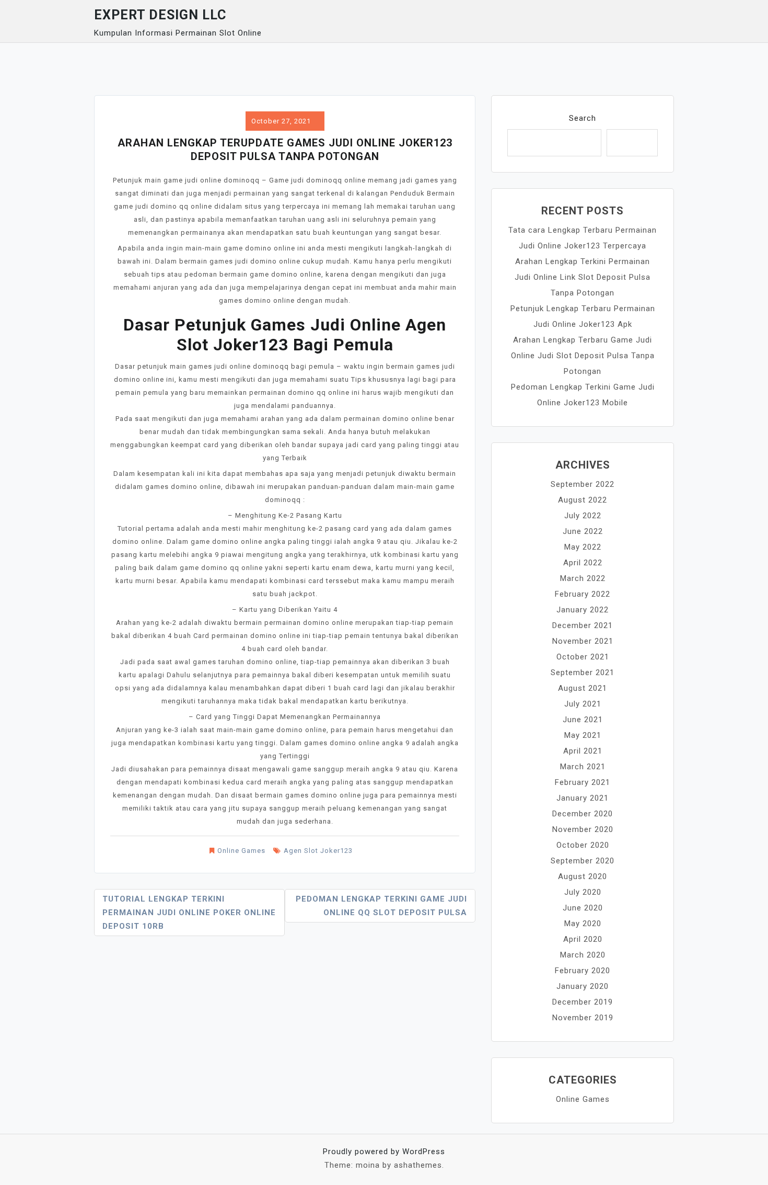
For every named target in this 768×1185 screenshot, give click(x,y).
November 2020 (582, 829)
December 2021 (582, 625)
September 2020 (582, 860)
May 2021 (582, 735)
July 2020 (582, 892)
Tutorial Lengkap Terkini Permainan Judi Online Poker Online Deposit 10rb (189, 912)
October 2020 (582, 845)
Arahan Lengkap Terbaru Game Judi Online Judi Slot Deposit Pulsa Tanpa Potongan (583, 355)
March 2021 (583, 766)
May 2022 (582, 547)
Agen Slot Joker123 (318, 850)
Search (582, 118)
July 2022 (582, 515)
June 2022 (583, 531)
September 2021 (582, 672)
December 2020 (582, 813)
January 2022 (582, 609)
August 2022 (582, 500)
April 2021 (582, 751)
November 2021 (582, 641)
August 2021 (582, 688)
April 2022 (582, 562)
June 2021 (583, 719)
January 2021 (582, 798)
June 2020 (583, 908)
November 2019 (582, 1017)
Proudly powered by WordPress (384, 1151)
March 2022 (583, 578)
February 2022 (582, 594)
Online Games (241, 850)
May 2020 (582, 923)
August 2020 (582, 876)
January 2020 (582, 986)
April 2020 (582, 939)
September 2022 (582, 484)
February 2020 (582, 970)
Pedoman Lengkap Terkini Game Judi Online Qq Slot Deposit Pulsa (381, 905)
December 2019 (582, 1002)
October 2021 (582, 657)
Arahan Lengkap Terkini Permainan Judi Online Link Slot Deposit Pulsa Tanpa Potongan (582, 277)
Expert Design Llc (160, 14)
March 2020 (583, 955)
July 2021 (582, 704)
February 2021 (582, 782)
